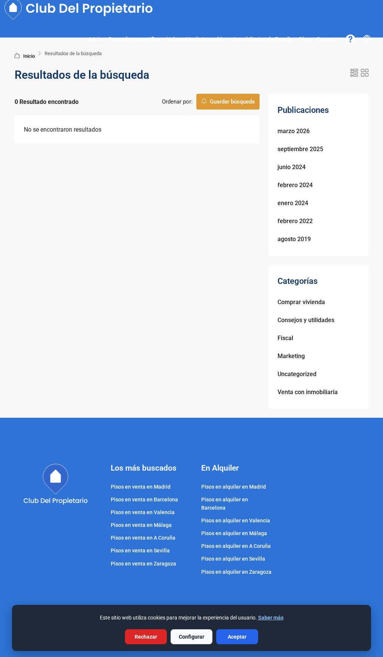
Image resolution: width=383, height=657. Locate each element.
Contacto (327, 39)
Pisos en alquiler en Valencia (235, 521)
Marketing (291, 356)
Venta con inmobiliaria (308, 392)
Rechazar (146, 637)
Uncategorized (297, 374)
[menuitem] (367, 39)
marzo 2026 (294, 131)
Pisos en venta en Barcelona (144, 499)
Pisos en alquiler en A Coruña (236, 546)
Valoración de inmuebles (197, 39)
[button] (354, 73)
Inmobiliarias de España (263, 39)
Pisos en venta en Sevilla (140, 551)
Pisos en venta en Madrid (141, 487)
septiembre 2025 (300, 149)
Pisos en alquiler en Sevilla (233, 559)
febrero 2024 (295, 185)
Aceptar (237, 637)
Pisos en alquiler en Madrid (233, 487)
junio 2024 (292, 167)
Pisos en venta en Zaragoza (143, 564)
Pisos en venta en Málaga (141, 525)
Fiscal (285, 338)
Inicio (95, 39)
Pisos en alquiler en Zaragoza (236, 572)
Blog (304, 39)
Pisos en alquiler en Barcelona (224, 503)
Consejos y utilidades (306, 320)
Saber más (271, 618)
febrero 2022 (295, 221)
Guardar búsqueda (231, 101)
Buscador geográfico (134, 39)
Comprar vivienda (301, 302)
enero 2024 (293, 203)
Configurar (191, 637)
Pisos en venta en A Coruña (143, 538)
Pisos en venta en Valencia (143, 512)
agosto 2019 (294, 239)
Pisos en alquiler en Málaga (234, 533)
